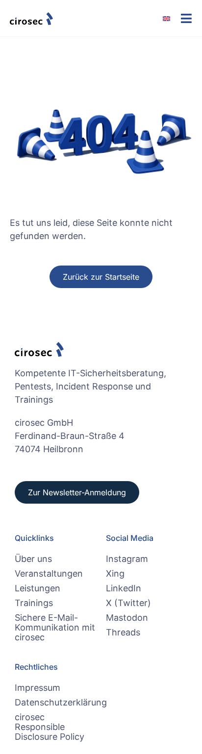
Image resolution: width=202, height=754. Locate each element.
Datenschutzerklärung (55, 702)
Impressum (37, 687)
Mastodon (127, 617)
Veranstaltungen (49, 573)
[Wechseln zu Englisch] (171, 18)
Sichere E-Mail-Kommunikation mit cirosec (55, 627)
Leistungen (37, 588)
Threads (123, 632)
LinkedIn (123, 588)
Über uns (33, 559)
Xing (115, 573)
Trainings (34, 603)
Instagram (127, 559)
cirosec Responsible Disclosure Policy (49, 727)
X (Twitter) (128, 603)
